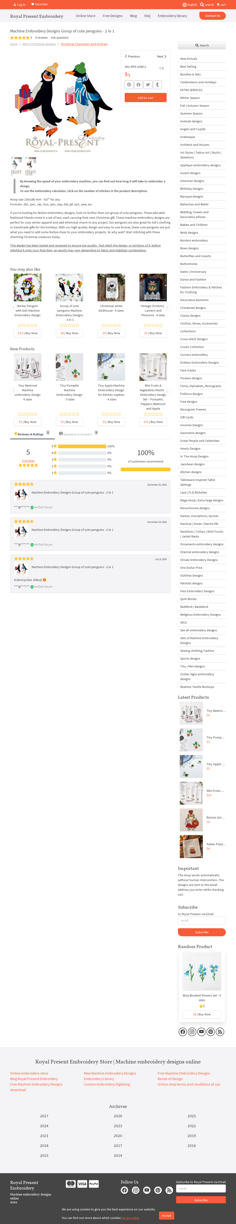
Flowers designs (191, 378)
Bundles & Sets (190, 74)
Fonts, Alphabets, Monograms (200, 386)
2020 (118, 1135)
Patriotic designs (191, 583)
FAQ (147, 15)
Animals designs (191, 121)
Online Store (85, 15)
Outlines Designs (191, 575)
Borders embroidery (194, 240)
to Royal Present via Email (196, 914)
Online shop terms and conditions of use (189, 1084)
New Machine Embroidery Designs (110, 1073)
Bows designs (189, 248)
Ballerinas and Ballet (194, 204)
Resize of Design (170, 1078)
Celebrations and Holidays (198, 82)
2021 (44, 1135)
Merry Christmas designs (39, 44)
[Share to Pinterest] (129, 84)
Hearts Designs (190, 448)
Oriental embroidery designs (199, 552)
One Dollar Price (191, 568)
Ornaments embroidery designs (202, 544)
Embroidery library (172, 15)
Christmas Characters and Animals (84, 44)
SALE (183, 622)
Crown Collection (192, 347)
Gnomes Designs (191, 425)
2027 (44, 1115)
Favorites (41, 4)
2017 (118, 1145)
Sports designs (190, 658)
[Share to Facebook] (138, 84)
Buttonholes (189, 264)
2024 (44, 1125)
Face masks (188, 370)
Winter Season (190, 98)
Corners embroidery (194, 355)
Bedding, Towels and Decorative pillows (194, 214)
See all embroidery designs (198, 630)
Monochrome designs (195, 508)
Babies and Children (194, 225)
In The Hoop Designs (194, 456)
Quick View (27, 292)
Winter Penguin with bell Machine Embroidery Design (28, 310)
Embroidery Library (99, 1078)
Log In (21, 5)
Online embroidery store (29, 1073)
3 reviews (41, 37)
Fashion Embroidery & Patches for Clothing (201, 289)
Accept (166, 1215)
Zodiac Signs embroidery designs (197, 676)
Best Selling (188, 66)
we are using (130, 1218)
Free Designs (113, 15)
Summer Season (191, 113)
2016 (192, 1145)
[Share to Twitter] (148, 84)
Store (14, 44)
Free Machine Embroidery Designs (184, 1073)
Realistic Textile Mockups (197, 687)
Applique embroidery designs (200, 165)
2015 (44, 1155)
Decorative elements (194, 300)
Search (204, 45)
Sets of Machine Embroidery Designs (199, 640)
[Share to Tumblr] (157, 84)
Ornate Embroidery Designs (199, 560)
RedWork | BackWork (194, 607)
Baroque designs (191, 196)
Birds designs (189, 232)
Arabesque (187, 137)
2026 (118, 1115)
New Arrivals (188, 59)
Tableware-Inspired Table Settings (197, 482)
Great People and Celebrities (199, 441)
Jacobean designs (192, 464)
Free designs (188, 401)
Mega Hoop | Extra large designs (201, 500)
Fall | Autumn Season (194, 105)
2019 (192, 1135)
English (192, 5)
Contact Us (212, 16)
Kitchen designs (191, 472)
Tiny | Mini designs (192, 666)
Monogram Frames (193, 409)
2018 (44, 1145)
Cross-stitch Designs (194, 339)
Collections (188, 331)
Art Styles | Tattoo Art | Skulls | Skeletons (200, 154)
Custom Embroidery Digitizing (107, 1084)
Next (160, 56)
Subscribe (202, 932)
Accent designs (190, 173)
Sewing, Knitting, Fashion (197, 651)
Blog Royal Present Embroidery (34, 1078)
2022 (192, 1125)
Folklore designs (191, 394)
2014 (118, 1155)
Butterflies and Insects (195, 256)
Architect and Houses (194, 145)
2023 (118, 1125)
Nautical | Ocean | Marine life (199, 524)
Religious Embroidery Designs (200, 614)
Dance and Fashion (193, 279)
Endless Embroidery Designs (199, 362)
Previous (134, 56)
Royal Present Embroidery (36, 16)
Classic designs (190, 315)
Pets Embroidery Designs (197, 591)
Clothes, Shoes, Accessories (199, 323)
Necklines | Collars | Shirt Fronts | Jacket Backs (201, 533)
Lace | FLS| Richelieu (193, 492)
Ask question (60, 37)
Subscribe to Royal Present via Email (201, 1182)
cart (223, 5)
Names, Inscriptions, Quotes (199, 516)
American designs (192, 181)
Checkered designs (193, 308)
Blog (133, 15)
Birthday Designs (191, 189)
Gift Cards (186, 417)
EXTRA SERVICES (191, 90)
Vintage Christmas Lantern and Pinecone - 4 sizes (153, 310)
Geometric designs (193, 433)
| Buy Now (28, 333)
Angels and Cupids (193, 129)
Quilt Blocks (188, 599)
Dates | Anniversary (193, 272)
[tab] (32, 435)
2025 (192, 1115)
